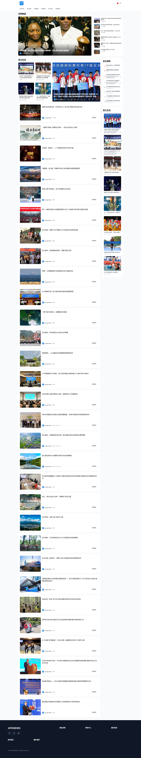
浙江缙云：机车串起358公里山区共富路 (55, 332)
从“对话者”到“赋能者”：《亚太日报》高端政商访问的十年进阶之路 (63, 640)
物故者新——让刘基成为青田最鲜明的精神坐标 (57, 353)
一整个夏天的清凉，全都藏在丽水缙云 (54, 312)
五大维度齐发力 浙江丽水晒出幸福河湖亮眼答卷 (57, 291)
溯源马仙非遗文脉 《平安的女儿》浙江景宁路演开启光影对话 (62, 107)
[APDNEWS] (22, 3)
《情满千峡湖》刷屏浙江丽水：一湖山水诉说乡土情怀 (59, 127)
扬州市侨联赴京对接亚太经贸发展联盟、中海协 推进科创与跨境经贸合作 (66, 414)
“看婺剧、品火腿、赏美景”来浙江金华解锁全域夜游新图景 (61, 168)
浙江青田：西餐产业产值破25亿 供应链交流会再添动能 (60, 230)
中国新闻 (36, 8)
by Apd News (25, 53)
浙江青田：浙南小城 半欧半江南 (52, 517)
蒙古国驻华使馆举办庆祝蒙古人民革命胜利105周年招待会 (61, 702)
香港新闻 (57, 8)
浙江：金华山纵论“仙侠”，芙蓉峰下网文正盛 (56, 496)
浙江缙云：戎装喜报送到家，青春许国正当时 (56, 250)
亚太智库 (29, 8)
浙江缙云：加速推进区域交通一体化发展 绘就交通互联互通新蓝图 (63, 435)
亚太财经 (22, 8)
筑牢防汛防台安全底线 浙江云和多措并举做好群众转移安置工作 (63, 620)
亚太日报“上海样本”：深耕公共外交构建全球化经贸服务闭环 (61, 558)
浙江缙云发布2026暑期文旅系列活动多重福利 (57, 455)
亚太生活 (50, 8)
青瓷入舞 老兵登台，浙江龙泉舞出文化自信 (56, 189)
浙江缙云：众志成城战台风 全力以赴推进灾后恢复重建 (60, 537)
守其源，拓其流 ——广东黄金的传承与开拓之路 (57, 148)
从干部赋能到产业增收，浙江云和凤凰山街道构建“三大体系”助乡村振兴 (65, 373)
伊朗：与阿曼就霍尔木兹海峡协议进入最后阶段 (57, 271)
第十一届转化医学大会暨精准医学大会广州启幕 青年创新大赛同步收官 (65, 209)
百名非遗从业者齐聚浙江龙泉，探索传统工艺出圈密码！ (60, 394)
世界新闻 (43, 8)
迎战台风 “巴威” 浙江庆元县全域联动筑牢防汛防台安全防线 (61, 599)
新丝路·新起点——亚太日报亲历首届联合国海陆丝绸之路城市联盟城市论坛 (66, 681)
